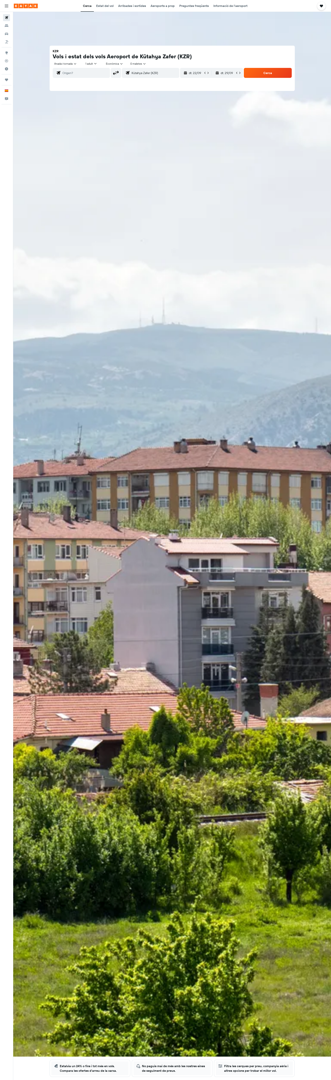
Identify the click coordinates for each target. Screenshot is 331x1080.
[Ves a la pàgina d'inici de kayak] (26, 6)
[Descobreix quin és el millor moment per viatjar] (6, 69)
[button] (6, 6)
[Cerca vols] (6, 17)
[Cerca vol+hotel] (6, 42)
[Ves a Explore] (6, 53)
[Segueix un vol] (6, 61)
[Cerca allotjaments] (6, 26)
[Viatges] (6, 80)
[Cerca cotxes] (6, 34)
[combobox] (65, 64)
